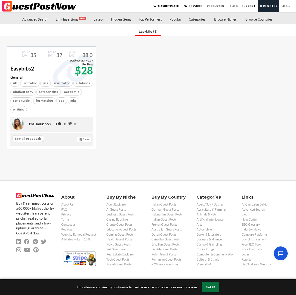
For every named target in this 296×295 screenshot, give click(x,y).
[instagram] (18, 250)
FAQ (64, 209)
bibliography (23, 92)
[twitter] (43, 242)
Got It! (210, 287)
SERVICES (195, 6)
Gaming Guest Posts (120, 234)
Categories (197, 19)
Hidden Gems (121, 19)
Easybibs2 (22, 69)
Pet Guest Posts (117, 249)
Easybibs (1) (148, 31)
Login (285, 6)
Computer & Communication (215, 254)
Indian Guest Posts (163, 204)
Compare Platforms (255, 234)
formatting (44, 100)
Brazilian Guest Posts (165, 244)
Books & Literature (209, 234)
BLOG (233, 6)
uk (15, 83)
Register (269, 6)
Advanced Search (35, 19)
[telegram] (35, 242)
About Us (67, 204)
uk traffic (30, 83)
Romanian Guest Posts (166, 259)
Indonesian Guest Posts (167, 214)
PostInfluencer (40, 124)
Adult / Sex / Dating (210, 204)
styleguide (21, 100)
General (16, 77)
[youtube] (27, 250)
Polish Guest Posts (163, 254)
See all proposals (28, 138)
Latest (99, 19)
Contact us (68, 224)
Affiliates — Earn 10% (75, 239)
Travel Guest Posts (119, 264)
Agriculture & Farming (211, 209)
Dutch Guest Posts (163, 234)
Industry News (251, 229)
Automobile (204, 229)
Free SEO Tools (252, 244)
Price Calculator (252, 249)
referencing (48, 92)
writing (18, 109)
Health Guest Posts (119, 239)
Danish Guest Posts (164, 249)
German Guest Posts (165, 209)
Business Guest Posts (120, 214)
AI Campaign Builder (255, 204)
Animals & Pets (207, 214)
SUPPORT (249, 6)
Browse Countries (259, 19)
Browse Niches (225, 19)
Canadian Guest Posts (166, 239)
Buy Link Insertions (254, 239)
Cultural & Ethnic (208, 259)
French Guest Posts (164, 224)
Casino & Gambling (209, 244)
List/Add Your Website (256, 264)
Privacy (66, 214)
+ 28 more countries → (166, 264)
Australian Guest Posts (166, 229)
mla (73, 100)
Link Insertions (70, 19)
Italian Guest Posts (164, 219)
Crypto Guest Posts (119, 224)
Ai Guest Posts (116, 209)
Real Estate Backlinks (120, 254)
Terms (65, 219)
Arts (199, 224)
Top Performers (150, 19)
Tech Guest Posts (118, 259)
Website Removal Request (78, 234)
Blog (244, 214)
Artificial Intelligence (210, 219)
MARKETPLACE (168, 6)
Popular (175, 19)
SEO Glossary (251, 224)
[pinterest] (36, 250)
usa (45, 83)
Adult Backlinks (116, 204)
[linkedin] (18, 242)
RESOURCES (215, 6)
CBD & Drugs (205, 249)
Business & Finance (209, 239)
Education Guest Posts (121, 229)
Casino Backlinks (117, 219)
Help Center (250, 219)
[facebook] (27, 242)
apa (62, 100)
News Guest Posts (118, 244)
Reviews (66, 229)
